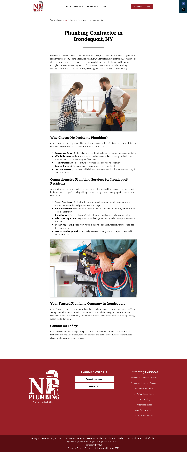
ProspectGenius (83, 448)
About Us (77, 6)
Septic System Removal (144, 416)
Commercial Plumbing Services (144, 383)
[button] (78, 6)
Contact (104, 6)
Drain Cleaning (144, 399)
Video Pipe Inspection (144, 410)
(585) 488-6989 (143, 6)
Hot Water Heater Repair (144, 394)
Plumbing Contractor (144, 388)
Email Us (95, 386)
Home (68, 6)
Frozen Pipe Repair (144, 405)
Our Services (91, 6)
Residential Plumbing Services (144, 378)
